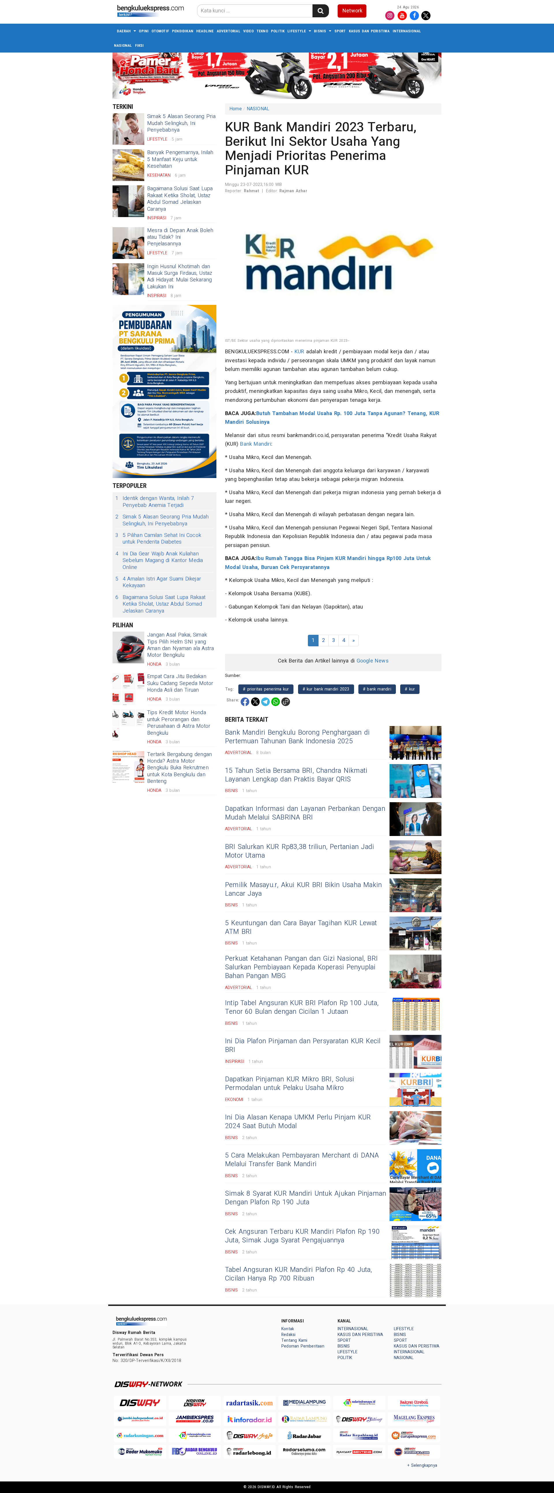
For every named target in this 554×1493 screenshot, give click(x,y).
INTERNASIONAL (407, 31)
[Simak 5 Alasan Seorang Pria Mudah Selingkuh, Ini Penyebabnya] (128, 129)
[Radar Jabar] (304, 1435)
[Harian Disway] (194, 1402)
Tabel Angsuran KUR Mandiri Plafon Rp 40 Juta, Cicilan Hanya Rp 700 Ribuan (298, 1274)
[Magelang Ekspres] (414, 1419)
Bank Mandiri (255, 444)
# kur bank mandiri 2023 (326, 689)
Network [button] (352, 11)
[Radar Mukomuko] (139, 1452)
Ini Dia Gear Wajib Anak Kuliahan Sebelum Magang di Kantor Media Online (159, 560)
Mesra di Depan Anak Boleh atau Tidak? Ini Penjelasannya (180, 237)
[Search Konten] (320, 10)
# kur (410, 689)
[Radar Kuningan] (139, 1435)
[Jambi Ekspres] (194, 1419)
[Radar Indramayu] (359, 1402)
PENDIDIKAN (182, 31)
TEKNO (262, 31)
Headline (205, 31)
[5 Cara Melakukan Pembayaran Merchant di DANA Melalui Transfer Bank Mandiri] (415, 1166)
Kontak (287, 1329)
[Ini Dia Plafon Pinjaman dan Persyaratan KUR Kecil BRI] (415, 1052)
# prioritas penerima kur (266, 689)
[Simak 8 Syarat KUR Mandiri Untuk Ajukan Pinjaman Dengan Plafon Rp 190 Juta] (415, 1204)
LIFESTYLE (296, 31)
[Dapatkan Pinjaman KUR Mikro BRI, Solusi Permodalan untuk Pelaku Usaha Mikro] (415, 1090)
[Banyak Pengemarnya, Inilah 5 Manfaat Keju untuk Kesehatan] (128, 165)
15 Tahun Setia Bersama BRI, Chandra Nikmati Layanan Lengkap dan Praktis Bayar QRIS (296, 775)
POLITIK (278, 31)
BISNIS (320, 31)
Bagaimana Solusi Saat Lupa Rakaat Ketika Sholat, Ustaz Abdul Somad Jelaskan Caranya (180, 199)
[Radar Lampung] (304, 1419)
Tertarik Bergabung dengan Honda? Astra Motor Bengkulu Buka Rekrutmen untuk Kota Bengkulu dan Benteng (179, 768)
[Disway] (139, 1402)
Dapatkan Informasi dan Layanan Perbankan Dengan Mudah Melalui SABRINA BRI (305, 813)
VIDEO (248, 31)
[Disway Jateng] (359, 1419)
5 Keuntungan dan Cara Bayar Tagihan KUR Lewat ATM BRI (301, 927)
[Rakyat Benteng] (359, 1452)
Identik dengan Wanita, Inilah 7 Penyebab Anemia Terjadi (154, 502)
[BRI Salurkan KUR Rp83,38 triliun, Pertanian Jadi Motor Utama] (415, 857)
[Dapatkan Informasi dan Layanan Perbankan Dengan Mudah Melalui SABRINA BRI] (415, 819)
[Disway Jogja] (249, 1435)
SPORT (340, 31)
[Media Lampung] (304, 1402)
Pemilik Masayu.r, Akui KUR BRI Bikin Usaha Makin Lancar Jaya (303, 889)
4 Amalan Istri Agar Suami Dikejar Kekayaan (158, 582)
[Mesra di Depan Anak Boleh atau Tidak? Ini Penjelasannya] (128, 243)
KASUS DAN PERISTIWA (369, 31)
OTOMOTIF (160, 31)
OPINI (144, 31)
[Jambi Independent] (139, 1419)
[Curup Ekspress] (414, 1435)
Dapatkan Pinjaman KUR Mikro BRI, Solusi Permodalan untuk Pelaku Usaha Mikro (289, 1083)
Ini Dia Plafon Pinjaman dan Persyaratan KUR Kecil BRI (303, 1045)
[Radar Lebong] (249, 1452)
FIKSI (139, 45)
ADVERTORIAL (228, 31)
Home (235, 108)
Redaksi (288, 1335)
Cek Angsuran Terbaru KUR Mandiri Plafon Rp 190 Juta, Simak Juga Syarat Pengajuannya (302, 1236)
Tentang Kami (294, 1340)
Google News (373, 661)
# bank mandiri (377, 689)
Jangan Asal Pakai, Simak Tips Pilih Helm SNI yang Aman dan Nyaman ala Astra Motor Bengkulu (180, 645)
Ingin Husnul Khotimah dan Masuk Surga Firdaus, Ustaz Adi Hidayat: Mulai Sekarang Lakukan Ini (179, 277)
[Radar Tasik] (249, 1402)
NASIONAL (123, 45)
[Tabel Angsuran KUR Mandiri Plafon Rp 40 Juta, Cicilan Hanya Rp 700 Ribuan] (415, 1280)
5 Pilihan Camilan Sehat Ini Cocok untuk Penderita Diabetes (158, 539)
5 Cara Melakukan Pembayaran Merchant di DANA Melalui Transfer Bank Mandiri (302, 1160)
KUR (299, 352)
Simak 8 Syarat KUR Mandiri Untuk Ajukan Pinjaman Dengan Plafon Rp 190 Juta (305, 1198)
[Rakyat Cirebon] (414, 1402)
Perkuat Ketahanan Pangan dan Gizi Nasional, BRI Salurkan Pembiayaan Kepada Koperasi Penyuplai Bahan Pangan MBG (301, 967)
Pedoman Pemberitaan (302, 1346)
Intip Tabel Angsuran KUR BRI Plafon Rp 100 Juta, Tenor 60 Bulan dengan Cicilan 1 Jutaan (302, 1007)
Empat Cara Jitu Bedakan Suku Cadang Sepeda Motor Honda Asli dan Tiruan (180, 683)
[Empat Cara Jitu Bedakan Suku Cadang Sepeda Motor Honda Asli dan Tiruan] (128, 689)
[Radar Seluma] (304, 1452)
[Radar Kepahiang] (359, 1435)
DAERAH (124, 31)
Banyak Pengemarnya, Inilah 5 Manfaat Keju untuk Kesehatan (180, 159)
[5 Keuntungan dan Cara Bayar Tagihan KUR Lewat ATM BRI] (415, 933)
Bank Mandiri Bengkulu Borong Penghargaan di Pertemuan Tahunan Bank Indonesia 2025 (297, 737)
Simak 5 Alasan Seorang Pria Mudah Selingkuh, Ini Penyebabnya (181, 123)
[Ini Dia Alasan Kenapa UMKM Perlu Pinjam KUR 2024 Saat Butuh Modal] (415, 1128)
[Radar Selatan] (414, 1452)
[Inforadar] (249, 1419)
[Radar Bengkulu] (194, 1452)
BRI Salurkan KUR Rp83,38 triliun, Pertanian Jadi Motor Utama (299, 851)
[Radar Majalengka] (194, 1435)
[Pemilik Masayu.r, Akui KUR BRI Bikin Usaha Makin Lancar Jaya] (415, 895)
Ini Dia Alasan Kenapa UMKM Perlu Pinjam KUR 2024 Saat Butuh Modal (298, 1122)
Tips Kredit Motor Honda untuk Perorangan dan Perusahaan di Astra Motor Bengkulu (178, 723)
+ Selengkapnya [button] (422, 1465)
